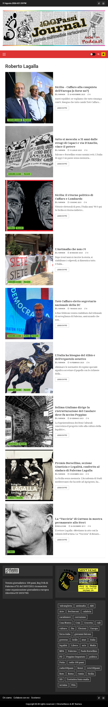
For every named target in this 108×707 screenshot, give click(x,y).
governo (63, 639)
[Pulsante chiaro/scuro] (92, 54)
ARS (92, 605)
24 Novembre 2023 (77, 94)
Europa (94, 628)
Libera (74, 645)
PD (60, 656)
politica (93, 656)
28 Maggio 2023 (76, 253)
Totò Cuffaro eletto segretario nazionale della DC (75, 303)
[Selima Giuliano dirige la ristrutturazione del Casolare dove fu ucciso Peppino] (29, 421)
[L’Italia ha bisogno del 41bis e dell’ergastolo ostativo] (29, 367)
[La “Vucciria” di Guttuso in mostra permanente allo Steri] (29, 529)
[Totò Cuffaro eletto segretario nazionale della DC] (29, 313)
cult (99, 622)
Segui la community (103, 54)
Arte (61, 611)
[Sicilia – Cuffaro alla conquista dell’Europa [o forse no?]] (29, 97)
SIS (61, 679)
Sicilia (91, 673)
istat (84, 639)
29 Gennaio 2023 (77, 418)
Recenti (27, 120)
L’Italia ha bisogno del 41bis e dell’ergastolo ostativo (75, 357)
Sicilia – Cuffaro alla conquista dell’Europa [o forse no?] (76, 89)
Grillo (75, 639)
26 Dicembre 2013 (78, 526)
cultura (63, 628)
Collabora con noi (21, 697)
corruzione (80, 617)
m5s (84, 645)
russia (81, 673)
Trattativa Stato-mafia (78, 679)
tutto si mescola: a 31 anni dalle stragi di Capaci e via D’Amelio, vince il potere (76, 142)
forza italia (64, 634)
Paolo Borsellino (89, 651)
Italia (92, 639)
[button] (4, 54)
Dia (72, 628)
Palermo (72, 651)
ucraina (63, 685)
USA (73, 685)
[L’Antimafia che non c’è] (29, 259)
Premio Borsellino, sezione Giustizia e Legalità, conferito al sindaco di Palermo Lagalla (77, 466)
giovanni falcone (82, 634)
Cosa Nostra (65, 622)
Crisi (77, 622)
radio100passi (66, 668)
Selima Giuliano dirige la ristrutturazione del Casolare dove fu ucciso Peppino (75, 411)
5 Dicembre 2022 (76, 474)
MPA (61, 651)
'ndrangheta (65, 605)
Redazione (61, 526)
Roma (71, 673)
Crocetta (88, 622)
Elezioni (82, 628)
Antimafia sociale (14, 120)
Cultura (11, 498)
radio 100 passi (76, 662)
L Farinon (61, 94)
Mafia (93, 645)
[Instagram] (103, 3)
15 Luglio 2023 (76, 150)
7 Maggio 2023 (76, 309)
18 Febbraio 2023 (77, 363)
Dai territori (12, 444)
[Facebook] (99, 3)
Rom (61, 673)
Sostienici (35, 697)
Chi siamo (7, 697)
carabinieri (65, 617)
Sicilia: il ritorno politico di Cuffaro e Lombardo (74, 196)
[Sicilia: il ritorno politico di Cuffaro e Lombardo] (29, 205)
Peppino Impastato (75, 656)
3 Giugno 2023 (76, 202)
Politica (11, 228)
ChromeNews (63, 704)
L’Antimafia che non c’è (70, 249)
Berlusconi (73, 611)
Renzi (80, 668)
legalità (63, 645)
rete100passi (93, 668)
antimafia (81, 605)
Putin (62, 662)
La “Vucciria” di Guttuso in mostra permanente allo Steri (78, 520)
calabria (87, 611)
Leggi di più (62, 108)
